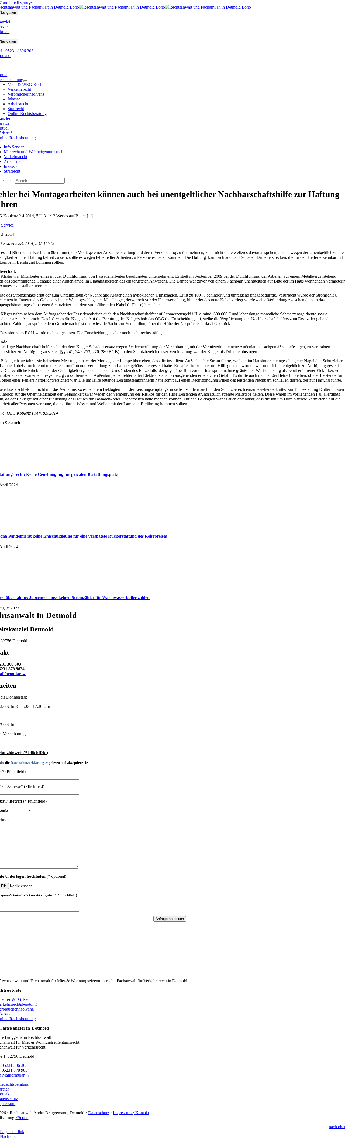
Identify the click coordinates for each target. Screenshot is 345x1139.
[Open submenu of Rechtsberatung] (25, 81)
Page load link (12, 1131)
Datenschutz (98, 1112)
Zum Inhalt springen (17, 2)
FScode (21, 1117)
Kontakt (141, 1112)
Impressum (123, 1112)
